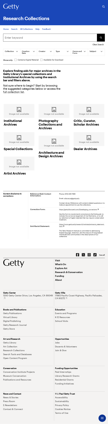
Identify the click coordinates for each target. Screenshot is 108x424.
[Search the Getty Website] (103, 6)
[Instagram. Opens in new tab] (89, 255)
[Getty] (11, 7)
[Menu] (102, 418)
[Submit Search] (101, 38)
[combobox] (50, 38)
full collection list (13, 92)
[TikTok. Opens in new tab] (95, 255)
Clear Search (98, 44)
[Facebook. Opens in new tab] (77, 255)
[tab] (11, 52)
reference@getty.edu (71, 198)
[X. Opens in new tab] (83, 255)
